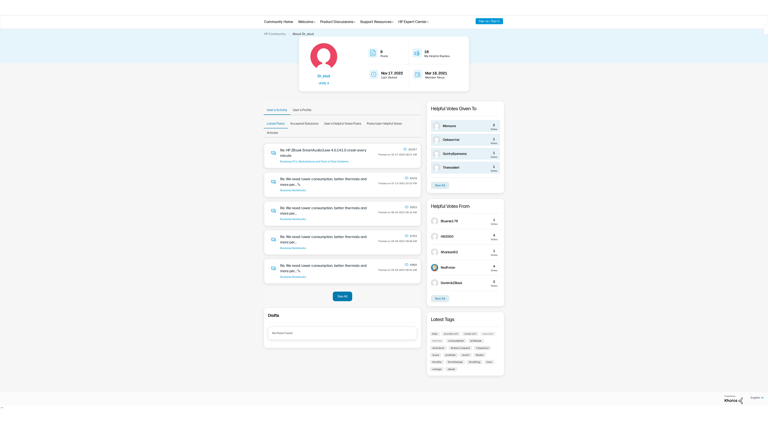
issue (435, 355)
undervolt (470, 333)
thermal (437, 340)
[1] (766, 29)
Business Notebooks (293, 190)
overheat (488, 333)
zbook (451, 369)
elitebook (476, 340)
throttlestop (455, 362)
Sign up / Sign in (489, 21)
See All (342, 296)
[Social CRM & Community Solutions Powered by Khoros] (734, 399)
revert (465, 355)
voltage (436, 369)
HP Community (275, 34)
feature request (460, 348)
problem (450, 355)
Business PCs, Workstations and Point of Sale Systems (314, 161)
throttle (437, 362)
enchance (438, 348)
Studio (480, 355)
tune (489, 362)
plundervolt (451, 333)
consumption (456, 340)
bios (435, 333)
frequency (482, 348)
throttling (474, 362)
